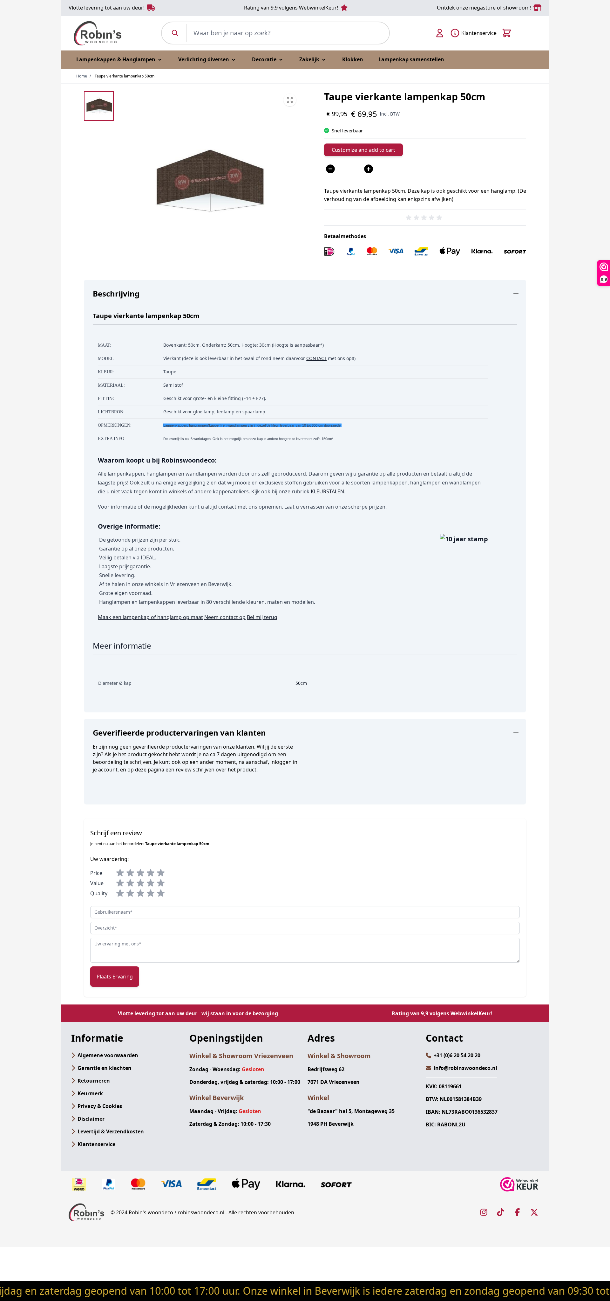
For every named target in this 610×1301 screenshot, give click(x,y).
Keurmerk (90, 1093)
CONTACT (316, 358)
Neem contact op (225, 617)
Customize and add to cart (363, 149)
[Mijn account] (440, 33)
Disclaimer (91, 1118)
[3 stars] (140, 873)
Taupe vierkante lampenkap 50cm (124, 76)
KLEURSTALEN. (328, 491)
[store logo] (97, 33)
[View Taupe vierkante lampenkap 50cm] (99, 106)
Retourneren (94, 1080)
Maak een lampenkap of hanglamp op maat (150, 617)
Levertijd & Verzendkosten (111, 1131)
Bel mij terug (262, 617)
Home (81, 76)
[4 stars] (151, 873)
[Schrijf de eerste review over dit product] (425, 218)
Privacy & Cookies (100, 1106)
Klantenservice (96, 1144)
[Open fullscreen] (208, 181)
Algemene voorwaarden (108, 1055)
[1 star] (120, 873)
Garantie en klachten (105, 1067)
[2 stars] (130, 873)
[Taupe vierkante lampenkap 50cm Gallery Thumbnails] (99, 106)
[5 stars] (161, 873)
